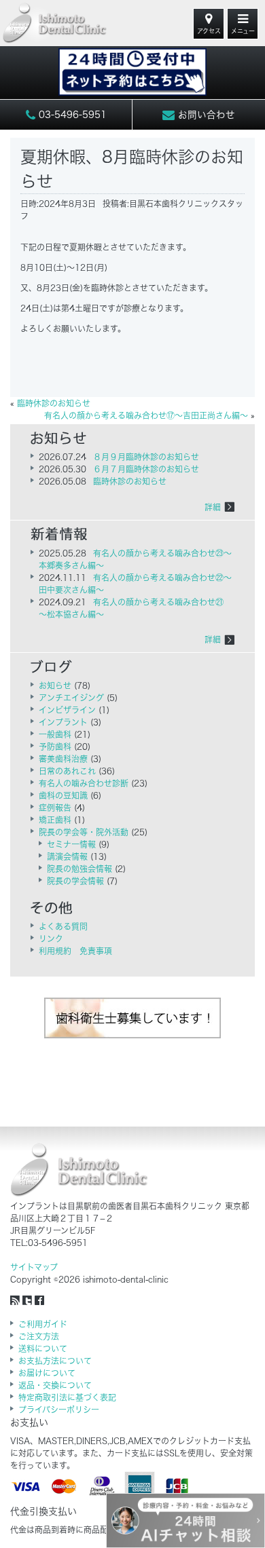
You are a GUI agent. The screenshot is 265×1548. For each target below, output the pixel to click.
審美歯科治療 (63, 759)
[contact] (132, 65)
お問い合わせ (205, 114)
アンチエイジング (71, 698)
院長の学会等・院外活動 (83, 832)
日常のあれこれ (67, 771)
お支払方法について (55, 1361)
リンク (51, 939)
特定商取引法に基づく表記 (67, 1397)
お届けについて (46, 1373)
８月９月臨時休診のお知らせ (146, 457)
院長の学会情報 (75, 881)
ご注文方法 (38, 1336)
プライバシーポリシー (58, 1409)
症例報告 (55, 808)
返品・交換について (55, 1385)
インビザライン (67, 710)
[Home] (55, 23)
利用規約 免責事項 (75, 951)
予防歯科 (55, 746)
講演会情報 (67, 856)
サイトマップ (34, 1267)
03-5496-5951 (71, 114)
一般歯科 (55, 734)
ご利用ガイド (42, 1324)
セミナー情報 (71, 844)
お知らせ (55, 685)
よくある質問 (63, 926)
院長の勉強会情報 (79, 869)
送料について (42, 1348)
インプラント (63, 722)
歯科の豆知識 (63, 795)
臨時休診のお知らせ (53, 403)
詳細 (213, 507)
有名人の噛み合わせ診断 (83, 783)
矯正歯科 (55, 820)
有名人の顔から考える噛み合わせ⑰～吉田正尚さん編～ (146, 415)
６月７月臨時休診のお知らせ (146, 469)
